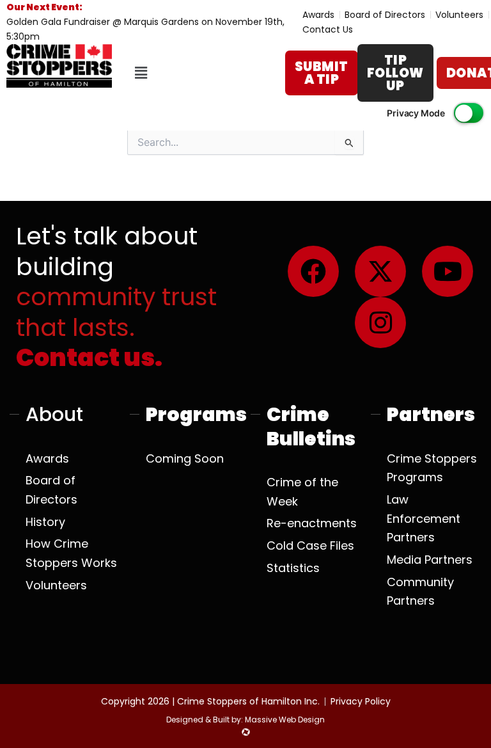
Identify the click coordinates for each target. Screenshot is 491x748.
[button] (141, 73)
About (54, 414)
